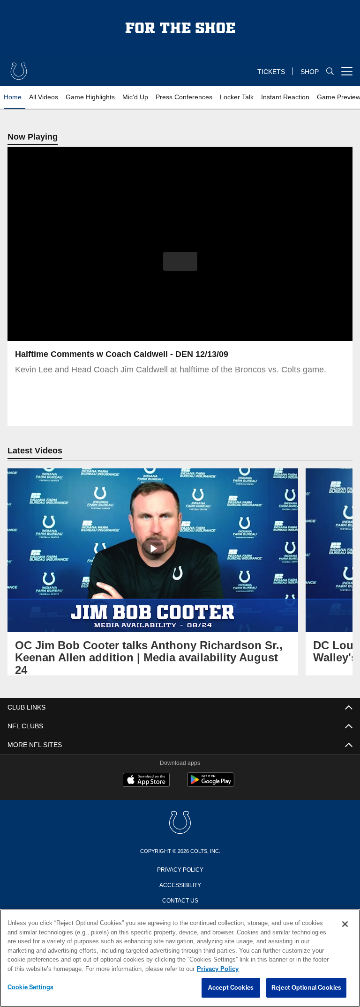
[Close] (345, 924)
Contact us (180, 899)
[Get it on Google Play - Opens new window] (211, 784)
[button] (180, 261)
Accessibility (180, 884)
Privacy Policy (180, 869)
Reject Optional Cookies (306, 988)
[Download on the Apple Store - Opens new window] (146, 781)
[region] (180, 958)
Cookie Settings (30, 987)
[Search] (330, 71)
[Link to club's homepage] (19, 67)
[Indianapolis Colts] (180, 823)
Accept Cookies (231, 988)
